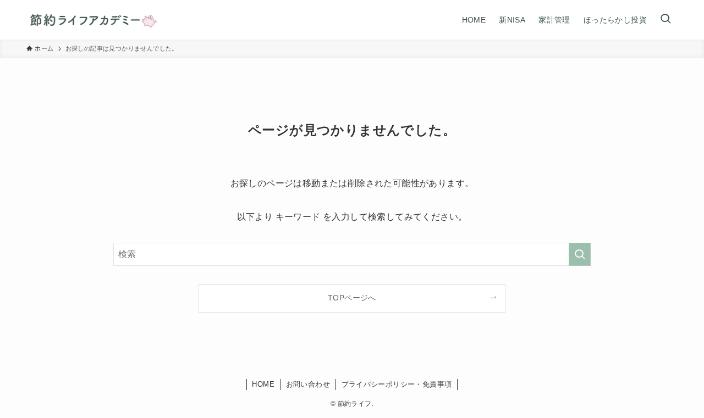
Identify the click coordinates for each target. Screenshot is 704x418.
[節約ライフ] (92, 20)
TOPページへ (352, 297)
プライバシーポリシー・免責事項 (397, 384)
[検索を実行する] (580, 254)
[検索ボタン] (665, 20)
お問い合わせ (308, 384)
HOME (263, 384)
